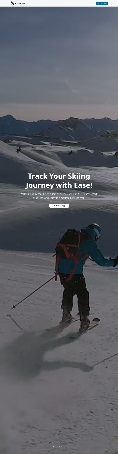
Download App (102, 3)
